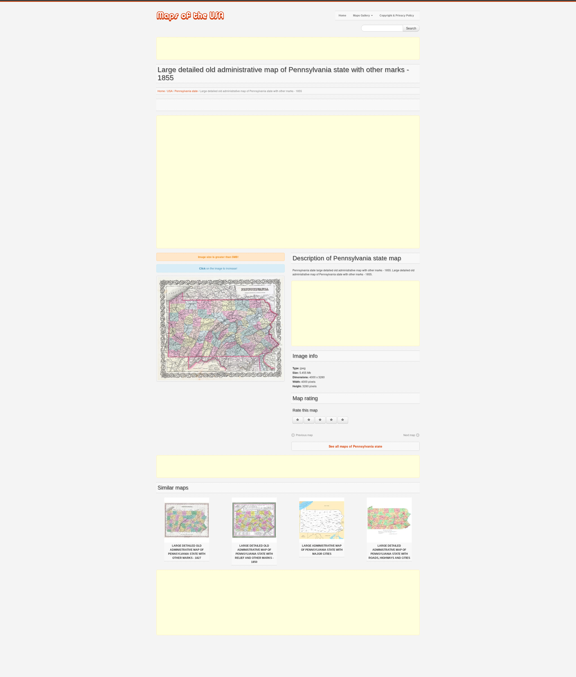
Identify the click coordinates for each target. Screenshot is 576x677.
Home (342, 15)
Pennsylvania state (186, 91)
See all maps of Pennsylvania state (355, 446)
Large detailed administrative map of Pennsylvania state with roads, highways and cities (389, 551)
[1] (297, 420)
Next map (409, 435)
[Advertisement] (288, 48)
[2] (309, 420)
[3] (320, 420)
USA (170, 91)
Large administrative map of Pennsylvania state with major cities (322, 549)
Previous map (304, 435)
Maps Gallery (362, 15)
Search (411, 28)
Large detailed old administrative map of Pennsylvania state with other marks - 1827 (186, 551)
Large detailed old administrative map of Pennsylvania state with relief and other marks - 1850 (254, 554)
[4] (331, 420)
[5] (343, 420)
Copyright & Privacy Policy (397, 15)
